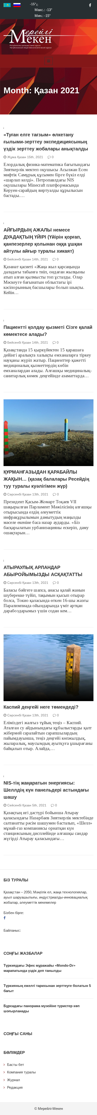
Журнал (13, 1080)
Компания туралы (21, 1072)
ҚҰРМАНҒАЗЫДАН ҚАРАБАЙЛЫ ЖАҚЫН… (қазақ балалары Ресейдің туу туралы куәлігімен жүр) (46, 479)
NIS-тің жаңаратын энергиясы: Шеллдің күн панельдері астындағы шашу (46, 790)
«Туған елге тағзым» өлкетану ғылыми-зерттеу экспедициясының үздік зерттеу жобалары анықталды (46, 141)
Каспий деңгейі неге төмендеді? (41, 707)
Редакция (15, 1087)
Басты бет (15, 1065)
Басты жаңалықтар (26, 463)
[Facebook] (90, 5)
